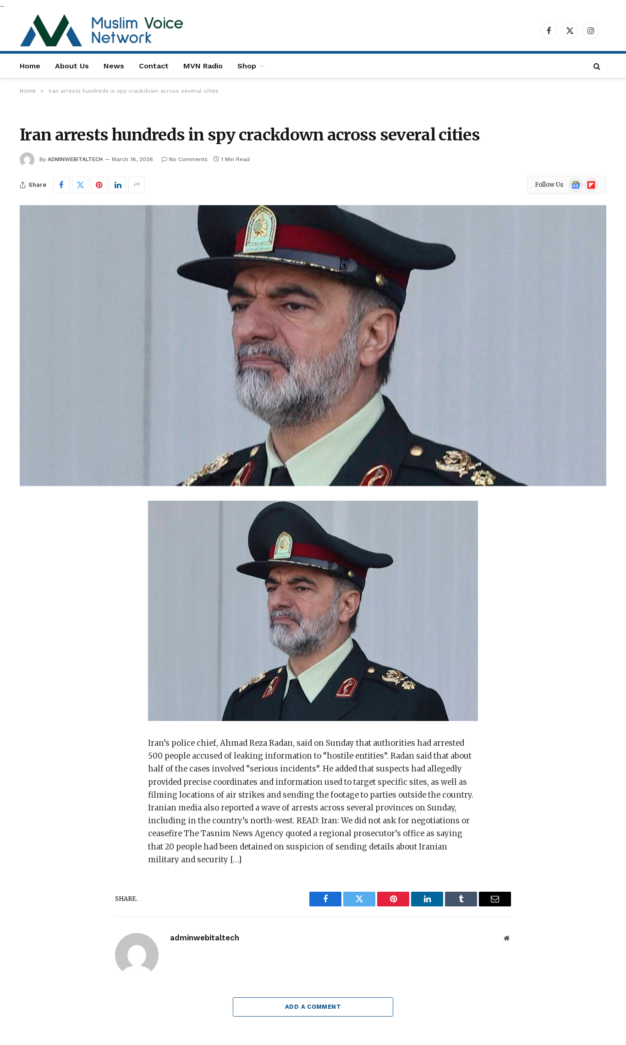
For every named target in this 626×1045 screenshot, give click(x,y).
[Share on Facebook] (61, 185)
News (114, 65)
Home (30, 65)
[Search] (597, 66)
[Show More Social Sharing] (136, 185)
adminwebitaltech (75, 159)
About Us (72, 65)
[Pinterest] (42, 601)
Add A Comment (313, 1006)
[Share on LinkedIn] (118, 185)
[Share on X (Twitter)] (80, 185)
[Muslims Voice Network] (104, 30)
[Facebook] (42, 531)
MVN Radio (203, 65)
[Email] (42, 625)
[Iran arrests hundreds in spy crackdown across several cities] (313, 345)
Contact (154, 65)
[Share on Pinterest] (99, 185)
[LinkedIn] (42, 578)
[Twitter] (42, 555)
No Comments (188, 159)
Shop (246, 65)
